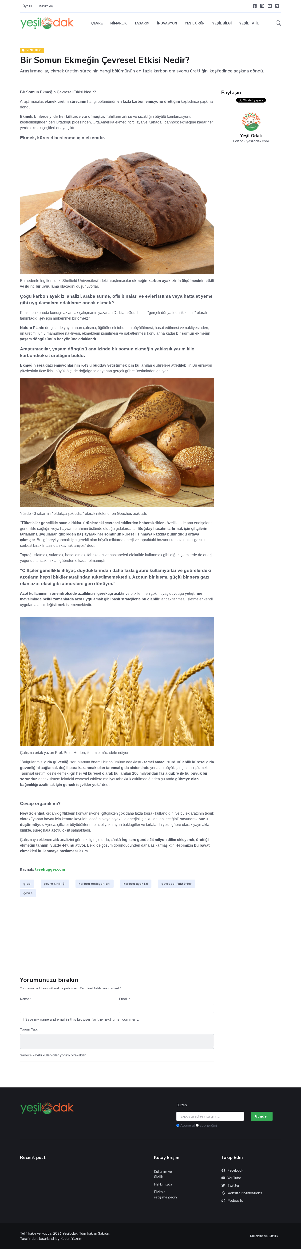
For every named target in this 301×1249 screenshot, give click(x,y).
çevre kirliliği (55, 883)
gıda (27, 883)
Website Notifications (244, 1193)
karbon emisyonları (94, 883)
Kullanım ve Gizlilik (163, 1174)
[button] (277, 23)
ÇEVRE (97, 23)
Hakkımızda (163, 1184)
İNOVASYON (167, 23)
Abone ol (187, 1125)
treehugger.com (50, 869)
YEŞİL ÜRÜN (195, 23)
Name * (26, 999)
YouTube (234, 1178)
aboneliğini (208, 1125)
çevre (28, 893)
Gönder (262, 1116)
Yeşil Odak (251, 136)
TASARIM (142, 23)
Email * (124, 999)
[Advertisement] (117, 935)
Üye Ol (27, 6)
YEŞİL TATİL (249, 23)
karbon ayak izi (135, 883)
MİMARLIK (118, 23)
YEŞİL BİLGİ (222, 23)
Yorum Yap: (29, 1029)
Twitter (233, 1185)
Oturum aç (45, 6)
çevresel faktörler (176, 883)
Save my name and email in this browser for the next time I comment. (82, 1019)
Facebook (235, 1170)
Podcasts (235, 1200)
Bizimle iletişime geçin (165, 1194)
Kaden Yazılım (71, 1239)
